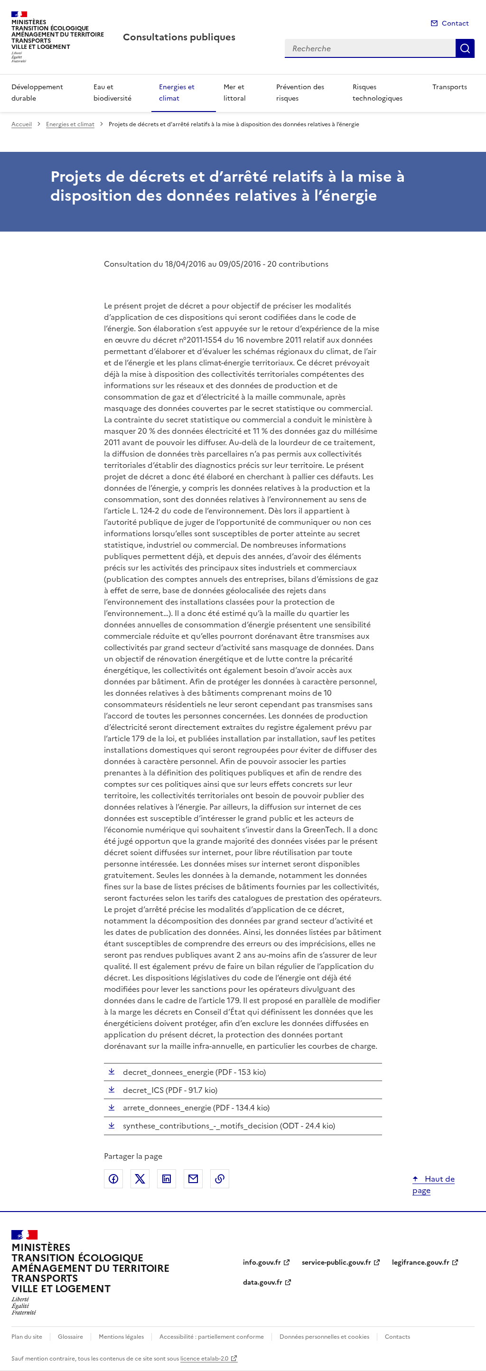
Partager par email (193, 1178)
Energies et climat (177, 92)
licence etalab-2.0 (204, 1358)
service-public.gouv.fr (336, 1263)
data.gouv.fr (262, 1282)
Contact (455, 23)
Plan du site (26, 1337)
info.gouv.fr (262, 1263)
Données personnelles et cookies (324, 1337)
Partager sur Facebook (113, 1178)
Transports (449, 87)
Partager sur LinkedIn (166, 1178)
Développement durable (37, 92)
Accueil (21, 124)
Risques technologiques (377, 92)
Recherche (465, 48)
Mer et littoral (235, 92)
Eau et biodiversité (112, 92)
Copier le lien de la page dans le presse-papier (219, 1178)
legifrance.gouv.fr (420, 1263)
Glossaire (70, 1337)
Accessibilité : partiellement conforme (211, 1337)
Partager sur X (140, 1178)
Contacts (397, 1337)
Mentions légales (121, 1337)
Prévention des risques (300, 92)
